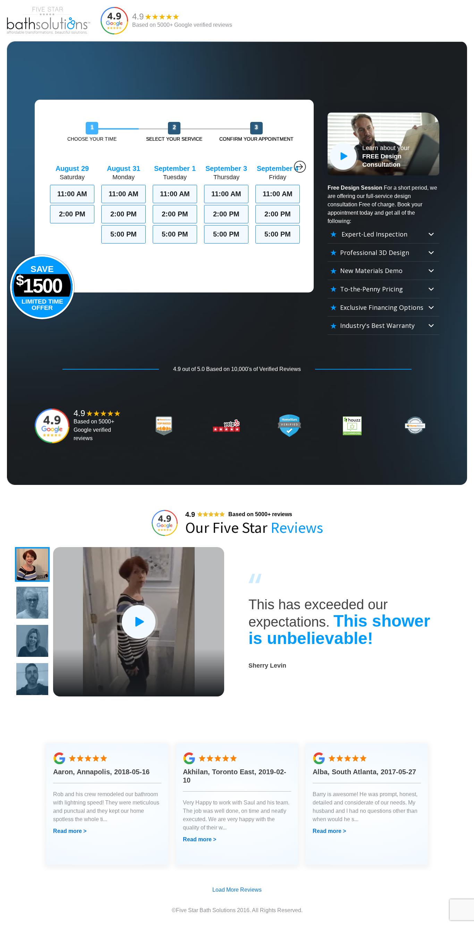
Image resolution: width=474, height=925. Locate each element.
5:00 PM (123, 234)
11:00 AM (72, 194)
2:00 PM (72, 214)
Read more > (69, 831)
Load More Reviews (237, 890)
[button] (32, 564)
